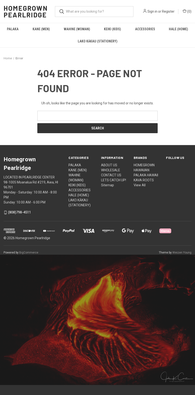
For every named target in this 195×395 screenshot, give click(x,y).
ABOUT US (109, 165)
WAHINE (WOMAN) (77, 29)
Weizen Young (181, 252)
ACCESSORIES (145, 29)
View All (140, 185)
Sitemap (107, 185)
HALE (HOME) (178, 29)
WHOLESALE (110, 170)
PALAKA (13, 29)
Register (168, 11)
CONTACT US (111, 175)
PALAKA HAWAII (146, 175)
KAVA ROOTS (144, 180)
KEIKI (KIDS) (112, 29)
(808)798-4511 (19, 212)
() (188, 11)
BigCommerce (28, 252)
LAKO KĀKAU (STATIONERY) (97, 41)
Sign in (152, 11)
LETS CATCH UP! (113, 180)
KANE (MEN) (41, 29)
